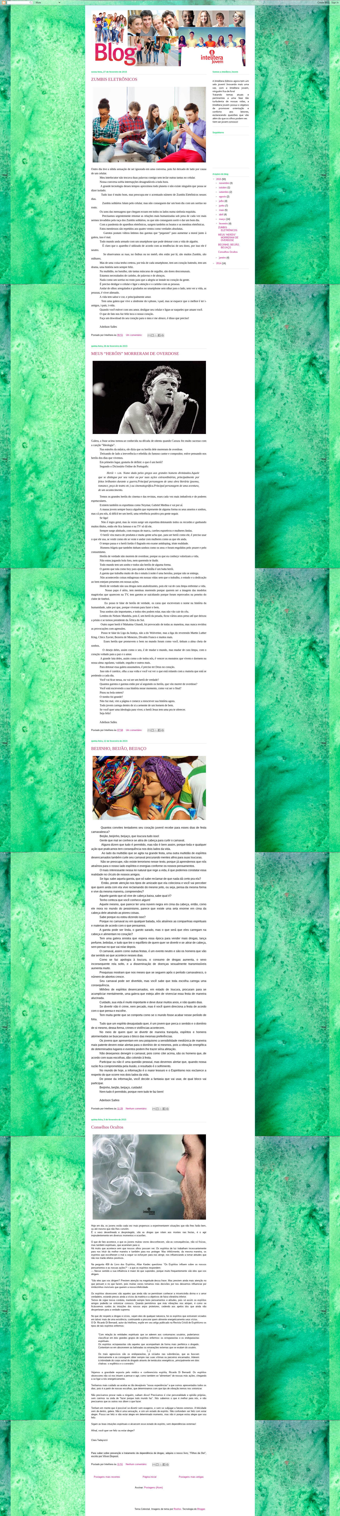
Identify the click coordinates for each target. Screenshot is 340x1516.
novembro (224, 183)
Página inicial (149, 1477)
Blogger (201, 1509)
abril (221, 214)
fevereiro (224, 223)
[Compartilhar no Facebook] (159, 335)
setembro (224, 192)
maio (222, 210)
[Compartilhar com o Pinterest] (162, 335)
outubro (223, 187)
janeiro (222, 257)
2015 (219, 179)
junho (222, 205)
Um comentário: (134, 335)
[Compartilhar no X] (156, 335)
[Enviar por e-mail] (149, 335)
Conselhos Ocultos (107, 1127)
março (222, 219)
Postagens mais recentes (107, 1477)
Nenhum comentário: (137, 1108)
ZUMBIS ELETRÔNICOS (114, 79)
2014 (219, 263)
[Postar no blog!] (152, 335)
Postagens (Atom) (153, 1487)
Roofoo (177, 1509)
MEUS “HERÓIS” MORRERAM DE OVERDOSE (135, 353)
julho (222, 201)
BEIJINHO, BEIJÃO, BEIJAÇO (118, 748)
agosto (223, 196)
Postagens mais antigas (191, 1477)
